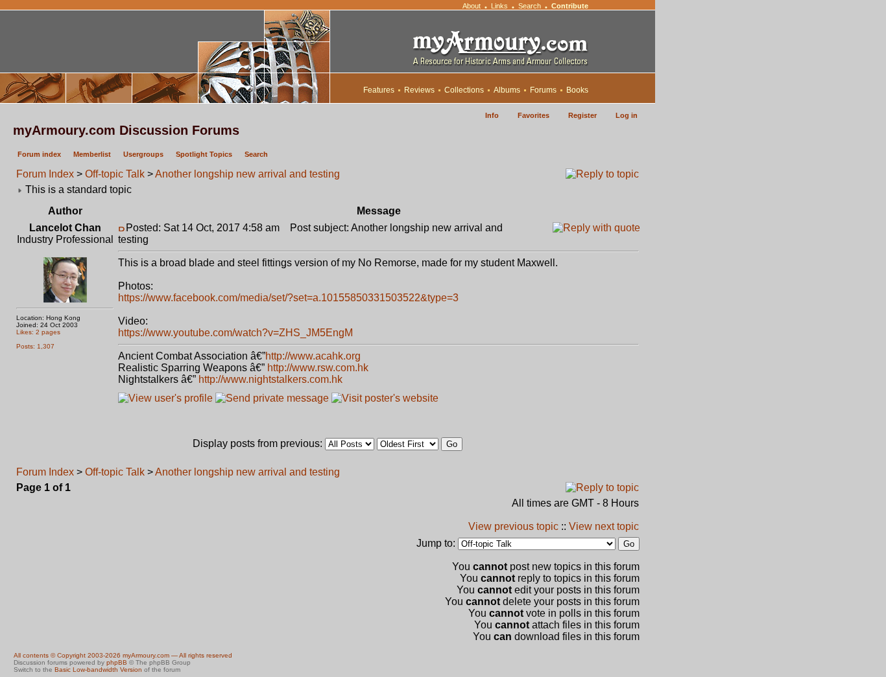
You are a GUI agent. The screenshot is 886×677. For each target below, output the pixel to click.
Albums (507, 90)
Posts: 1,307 (35, 346)
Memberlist (92, 154)
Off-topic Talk (115, 173)
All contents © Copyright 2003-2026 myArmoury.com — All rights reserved (123, 655)
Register (582, 115)
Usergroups (143, 154)
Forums (543, 90)
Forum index (39, 154)
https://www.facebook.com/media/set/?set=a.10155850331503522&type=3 (288, 297)
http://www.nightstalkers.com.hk (270, 379)
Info (492, 115)
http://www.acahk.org (313, 355)
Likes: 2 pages (38, 332)
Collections (464, 90)
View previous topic (513, 526)
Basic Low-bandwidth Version (98, 669)
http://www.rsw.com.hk (317, 367)
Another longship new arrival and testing (247, 173)
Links (499, 6)
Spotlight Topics (204, 154)
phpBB (116, 662)
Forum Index (45, 173)
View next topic (604, 526)
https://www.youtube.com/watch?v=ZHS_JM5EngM (235, 332)
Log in (627, 115)
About (472, 6)
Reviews (419, 90)
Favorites (533, 115)
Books (577, 90)
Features (378, 90)
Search (529, 6)
